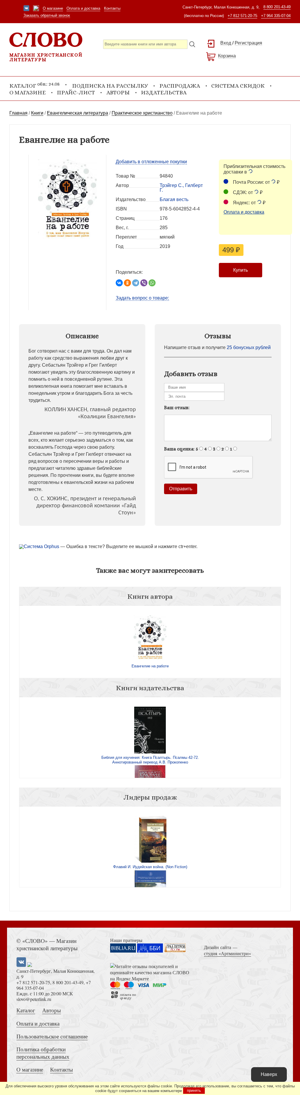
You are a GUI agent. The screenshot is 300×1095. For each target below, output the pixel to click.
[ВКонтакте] (119, 282)
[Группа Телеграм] (36, 8)
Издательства (164, 92)
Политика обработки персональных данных (42, 1052)
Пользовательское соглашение (52, 1036)
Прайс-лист (76, 92)
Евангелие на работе (150, 666)
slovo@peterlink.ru (33, 999)
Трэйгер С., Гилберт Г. (181, 188)
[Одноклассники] (127, 282)
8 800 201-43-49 (277, 7)
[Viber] (143, 282)
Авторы (118, 92)
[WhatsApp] (152, 282)
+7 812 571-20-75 (242, 15)
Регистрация (248, 42)
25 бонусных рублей (249, 347)
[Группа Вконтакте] (26, 8)
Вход (225, 42)
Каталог (25, 1010)
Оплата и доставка (83, 8)
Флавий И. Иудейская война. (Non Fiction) (150, 867)
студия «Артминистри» (227, 953)
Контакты (112, 8)
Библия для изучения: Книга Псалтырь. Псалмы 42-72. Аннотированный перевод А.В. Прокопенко (150, 759)
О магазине (53, 8)
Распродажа (179, 86)
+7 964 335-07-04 (276, 15)
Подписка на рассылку (110, 86)
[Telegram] (135, 282)
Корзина (227, 55)
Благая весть (174, 199)
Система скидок (238, 86)
